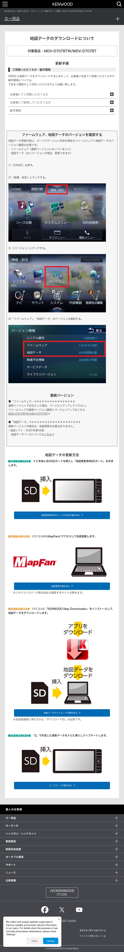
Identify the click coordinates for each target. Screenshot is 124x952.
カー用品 (12, 18)
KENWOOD (9, 11)
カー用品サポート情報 (50, 11)
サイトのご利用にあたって (91, 936)
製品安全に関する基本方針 (91, 930)
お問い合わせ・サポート (28, 11)
